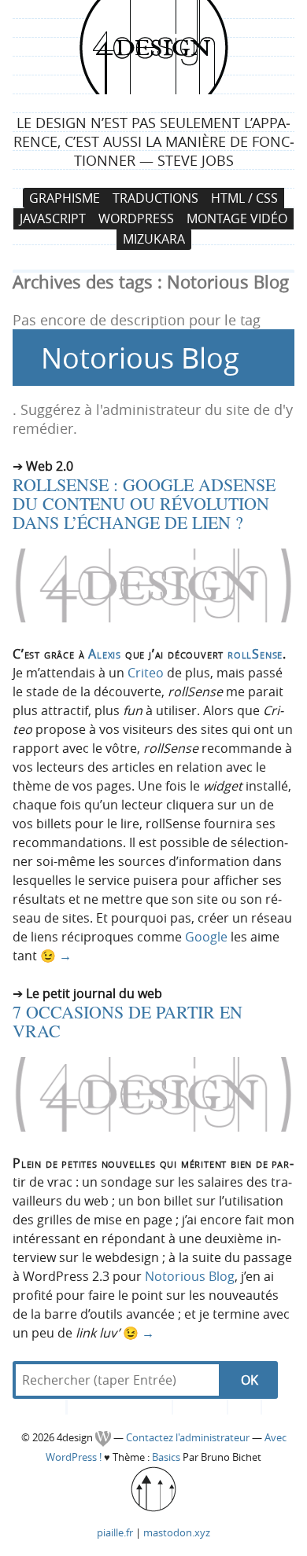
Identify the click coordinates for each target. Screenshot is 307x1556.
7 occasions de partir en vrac (127, 1021)
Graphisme (64, 198)
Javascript (53, 218)
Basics (166, 1457)
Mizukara (154, 239)
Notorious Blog (190, 1276)
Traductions (155, 198)
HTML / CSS (244, 198)
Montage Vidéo (237, 218)
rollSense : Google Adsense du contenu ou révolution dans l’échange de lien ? (144, 503)
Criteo (146, 672)
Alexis (104, 653)
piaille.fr (115, 1532)
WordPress (136, 218)
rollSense (255, 653)
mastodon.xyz (176, 1532)
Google (206, 936)
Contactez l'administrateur (189, 1437)
